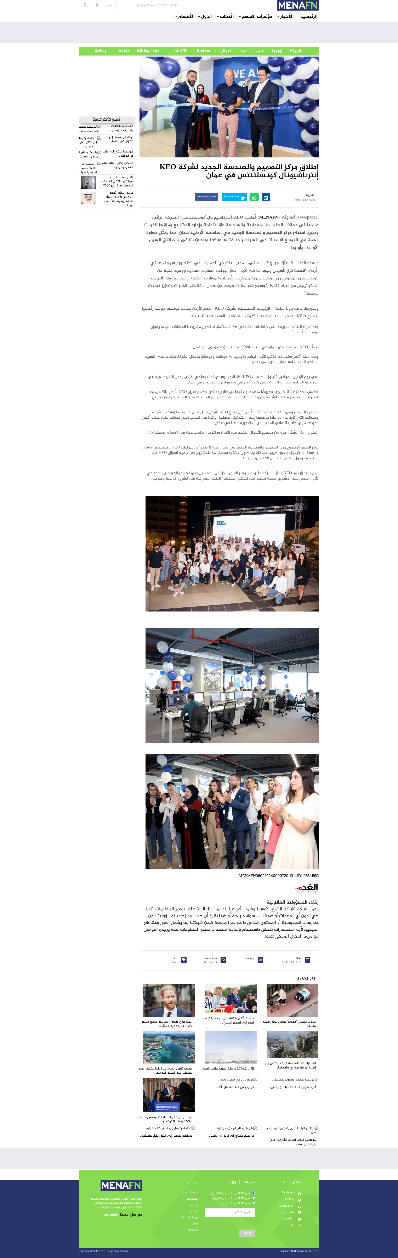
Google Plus (286, 1206)
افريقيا (224, 51)
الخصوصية (192, 1198)
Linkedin (288, 1218)
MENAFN (268, 217)
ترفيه (117, 51)
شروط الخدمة (190, 1192)
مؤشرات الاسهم (257, 17)
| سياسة (203, 51)
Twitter (289, 1199)
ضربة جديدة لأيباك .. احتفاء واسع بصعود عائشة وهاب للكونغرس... (165, 1119)
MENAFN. (103, 1251)
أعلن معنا (193, 1211)
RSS (291, 1225)
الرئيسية (309, 17)
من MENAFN (190, 1217)
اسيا (241, 51)
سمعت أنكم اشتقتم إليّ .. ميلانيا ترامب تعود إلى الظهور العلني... (228, 1021)
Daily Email (286, 1212)
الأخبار (286, 17)
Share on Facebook (206, 197)
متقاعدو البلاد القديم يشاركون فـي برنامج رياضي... (293, 1142)
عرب (257, 51)
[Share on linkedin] (266, 197)
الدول (206, 17)
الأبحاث (227, 17)
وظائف (194, 1223)
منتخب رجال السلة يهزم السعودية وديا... (117, 165)
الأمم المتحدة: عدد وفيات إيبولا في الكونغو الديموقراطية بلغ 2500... (117, 182)
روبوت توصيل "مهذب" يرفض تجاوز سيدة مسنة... (289, 1024)
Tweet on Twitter (232, 197)
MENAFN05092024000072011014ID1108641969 (279, 876)
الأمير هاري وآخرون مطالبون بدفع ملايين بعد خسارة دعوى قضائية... (166, 1024)
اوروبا (274, 51)
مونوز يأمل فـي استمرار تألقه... (234, 1087)
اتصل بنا (193, 1205)
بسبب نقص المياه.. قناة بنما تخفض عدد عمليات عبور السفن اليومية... (165, 1071)
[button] (97, 5)
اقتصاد (173, 51)
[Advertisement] (199, 33)
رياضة (97, 51)
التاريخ (310, 195)
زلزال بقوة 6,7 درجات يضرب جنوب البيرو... (227, 1069)
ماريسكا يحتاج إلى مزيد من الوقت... (118, 154)
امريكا (292, 51)
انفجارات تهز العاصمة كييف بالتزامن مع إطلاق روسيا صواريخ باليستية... (290, 1066)
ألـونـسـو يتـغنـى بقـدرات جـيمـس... (121, 128)
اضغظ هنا (110, 1215)
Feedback (192, 1230)
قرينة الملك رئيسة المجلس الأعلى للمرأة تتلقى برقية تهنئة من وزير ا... (118, 199)
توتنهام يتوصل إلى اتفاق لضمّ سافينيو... (120, 139)
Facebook (288, 1192)
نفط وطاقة (144, 51)
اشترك (247, 1233)
